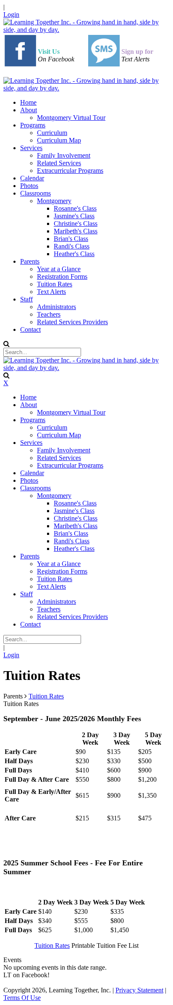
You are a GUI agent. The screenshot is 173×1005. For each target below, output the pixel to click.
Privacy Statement (139, 990)
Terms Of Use (22, 997)
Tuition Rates (52, 945)
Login (11, 14)
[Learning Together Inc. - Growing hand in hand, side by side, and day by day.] (86, 29)
